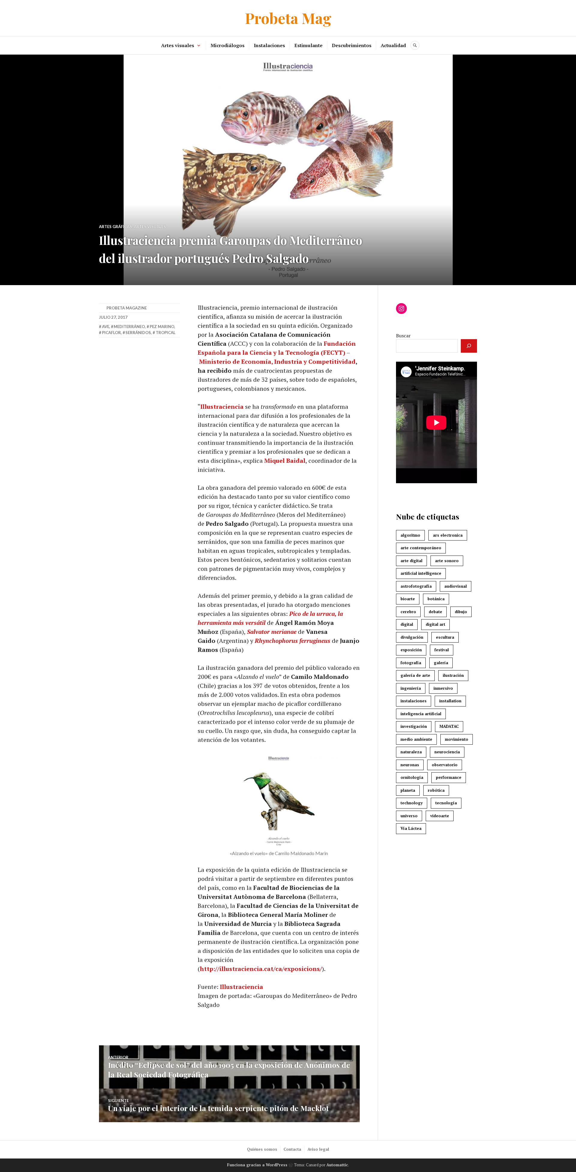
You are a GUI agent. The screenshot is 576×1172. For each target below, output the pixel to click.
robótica (436, 790)
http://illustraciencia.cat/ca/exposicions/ (261, 969)
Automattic (337, 1164)
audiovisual (455, 586)
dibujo (461, 611)
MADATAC (449, 726)
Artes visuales (177, 45)
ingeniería (410, 688)
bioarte (407, 598)
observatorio (445, 764)
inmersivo (443, 688)
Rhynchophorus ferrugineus (293, 641)
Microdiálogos (227, 45)
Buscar (403, 335)
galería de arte (415, 675)
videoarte (439, 815)
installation (450, 701)
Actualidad (393, 45)
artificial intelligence (420, 573)
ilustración (453, 675)
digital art (435, 624)
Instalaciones (269, 45)
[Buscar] (469, 346)
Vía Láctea (411, 828)
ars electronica (448, 535)
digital (406, 624)
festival (441, 649)
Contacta (292, 1149)
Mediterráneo (129, 326)
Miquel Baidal (284, 460)
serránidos (138, 332)
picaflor (111, 332)
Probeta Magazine (126, 308)
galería (441, 662)
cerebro (408, 611)
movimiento (456, 739)
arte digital (411, 560)
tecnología (446, 803)
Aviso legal (318, 1149)
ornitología (411, 777)
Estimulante (308, 45)
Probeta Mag (288, 18)
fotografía (410, 662)
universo (409, 815)
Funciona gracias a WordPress (257, 1164)
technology (411, 803)
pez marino (162, 326)
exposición (411, 649)
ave (105, 326)
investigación (413, 726)
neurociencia (447, 752)
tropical (166, 332)
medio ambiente (416, 739)
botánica (436, 598)
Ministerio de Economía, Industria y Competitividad (277, 361)
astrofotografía (416, 586)
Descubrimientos (351, 45)
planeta (407, 790)
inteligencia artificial (420, 713)
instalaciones (413, 701)
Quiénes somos (262, 1149)
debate (435, 611)
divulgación (411, 637)
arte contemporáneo (420, 547)
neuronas (409, 764)
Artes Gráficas (115, 226)
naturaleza (411, 752)
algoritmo (410, 535)
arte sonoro (447, 560)
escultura (445, 637)
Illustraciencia (222, 406)
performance (448, 777)
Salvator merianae (271, 632)
